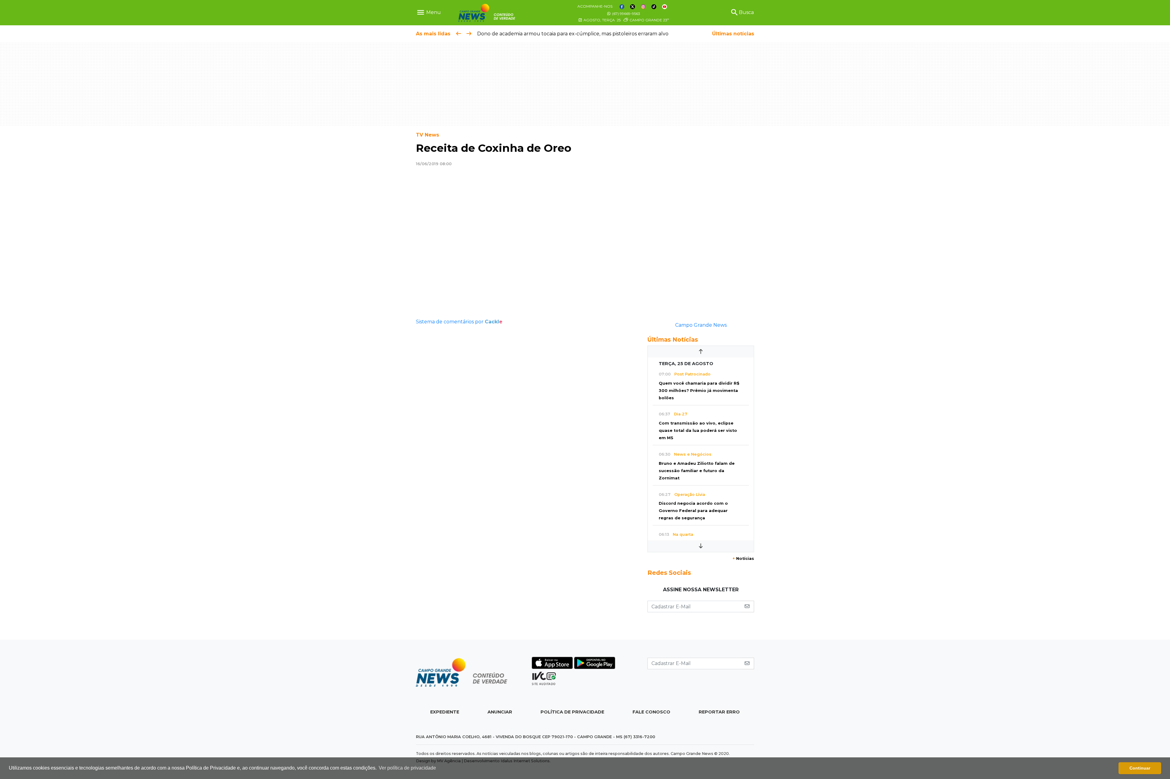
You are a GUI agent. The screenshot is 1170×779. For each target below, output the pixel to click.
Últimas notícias (733, 34)
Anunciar (500, 712)
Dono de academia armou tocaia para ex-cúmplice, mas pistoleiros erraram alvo (572, 34)
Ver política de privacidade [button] (407, 767)
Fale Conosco (651, 712)
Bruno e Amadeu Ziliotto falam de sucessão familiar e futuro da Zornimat (697, 470)
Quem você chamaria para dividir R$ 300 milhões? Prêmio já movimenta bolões (699, 390)
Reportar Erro (719, 712)
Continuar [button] (1139, 768)
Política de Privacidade (572, 712)
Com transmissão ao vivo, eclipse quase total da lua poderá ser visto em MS (698, 430)
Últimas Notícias (672, 339)
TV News (427, 135)
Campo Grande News (701, 325)
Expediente (444, 712)
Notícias (743, 558)
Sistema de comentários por (459, 322)
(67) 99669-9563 (625, 13)
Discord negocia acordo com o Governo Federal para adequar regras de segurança (693, 510)
